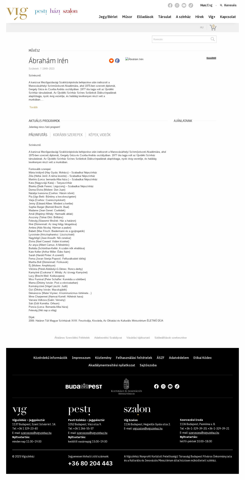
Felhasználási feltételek (134, 358)
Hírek (199, 17)
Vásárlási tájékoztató (138, 337)
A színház (183, 17)
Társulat (164, 17)
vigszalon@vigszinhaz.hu (148, 428)
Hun (203, 5)
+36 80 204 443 (90, 463)
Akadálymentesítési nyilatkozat (111, 365)
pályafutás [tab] (38, 135)
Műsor (127, 17)
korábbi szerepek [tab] (68, 135)
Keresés (230, 5)
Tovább (33, 107)
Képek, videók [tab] (100, 135)
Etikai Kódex (203, 358)
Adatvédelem (179, 358)
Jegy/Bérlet (108, 17)
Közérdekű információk (50, 358)
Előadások (145, 17)
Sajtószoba (148, 365)
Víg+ (211, 17)
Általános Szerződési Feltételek (72, 337)
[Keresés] (212, 39)
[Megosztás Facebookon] (117, 60)
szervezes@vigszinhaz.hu (36, 433)
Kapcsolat (228, 17)
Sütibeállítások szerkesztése (170, 337)
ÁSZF (160, 358)
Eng (209, 5)
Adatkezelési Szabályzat (108, 337)
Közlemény (103, 358)
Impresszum (81, 358)
